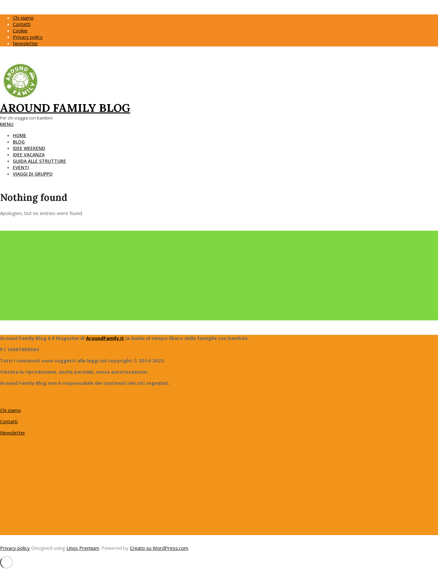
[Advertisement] (192, 275)
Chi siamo (10, 410)
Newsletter (12, 432)
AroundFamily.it (105, 338)
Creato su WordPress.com (159, 548)
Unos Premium (82, 548)
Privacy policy (15, 548)
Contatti (9, 421)
